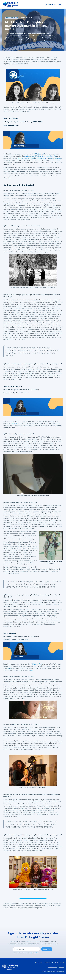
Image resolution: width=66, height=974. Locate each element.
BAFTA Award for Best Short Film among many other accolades (39, 158)
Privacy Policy (52, 967)
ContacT (61, 967)
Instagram (58, 963)
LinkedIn (48, 963)
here (9, 668)
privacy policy (34, 952)
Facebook (38, 963)
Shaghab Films (37, 664)
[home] (10, 4)
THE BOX (14, 423)
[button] (51, 4)
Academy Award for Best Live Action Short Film (40, 156)
